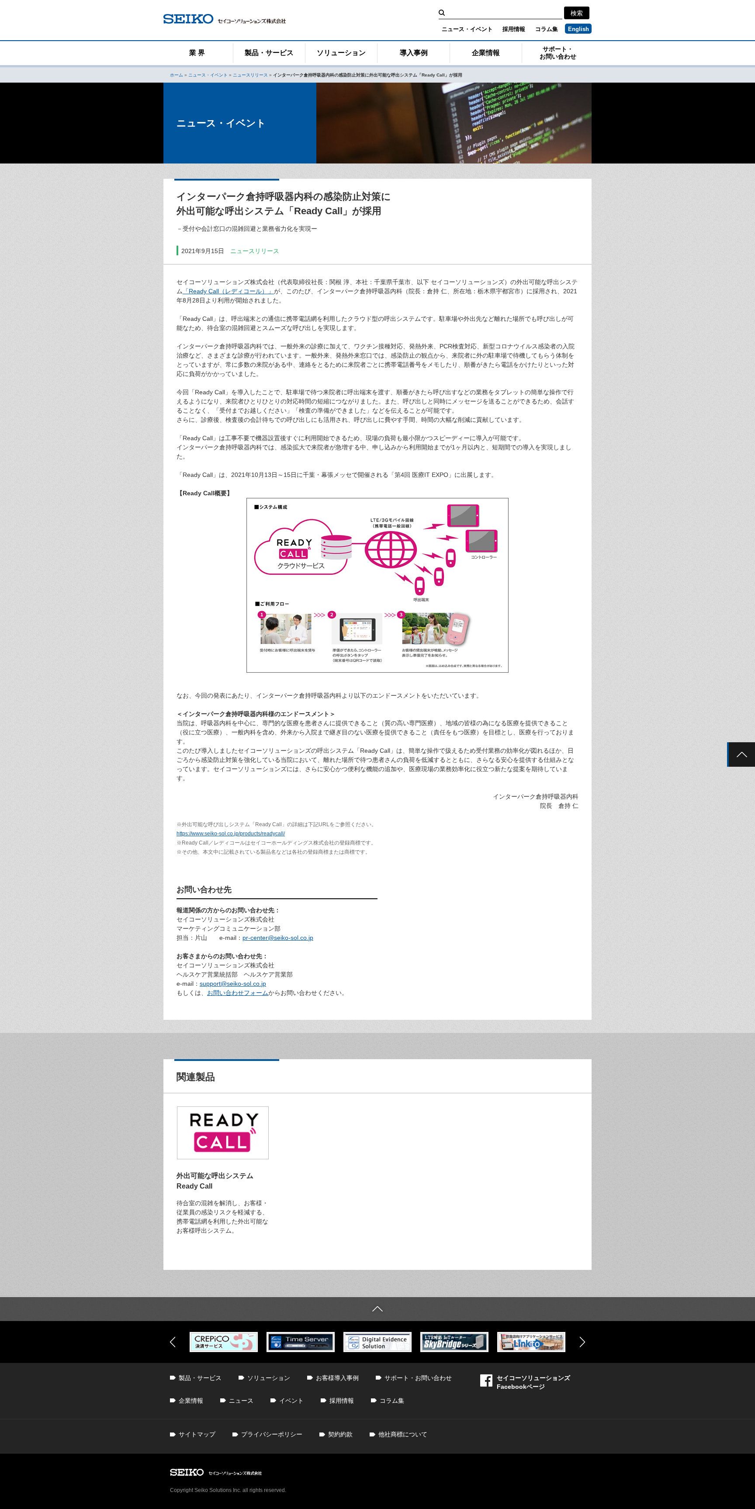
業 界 (197, 52)
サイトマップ (197, 1434)
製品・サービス (269, 52)
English (578, 29)
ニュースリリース (250, 75)
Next (582, 1342)
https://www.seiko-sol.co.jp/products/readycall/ (231, 834)
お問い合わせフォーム (237, 992)
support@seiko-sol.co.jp (233, 983)
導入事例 (414, 52)
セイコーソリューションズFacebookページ (533, 1382)
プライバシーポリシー (271, 1434)
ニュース (241, 1400)
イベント (291, 1400)
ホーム (176, 75)
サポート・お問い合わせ (558, 52)
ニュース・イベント (467, 29)
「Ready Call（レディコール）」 (228, 291)
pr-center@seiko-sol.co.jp (277, 937)
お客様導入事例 (337, 1377)
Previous (172, 1342)
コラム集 (546, 29)
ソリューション (341, 52)
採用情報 (513, 29)
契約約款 (340, 1434)
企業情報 (486, 52)
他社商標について (402, 1434)
